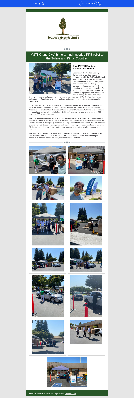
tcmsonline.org (70, 394)
